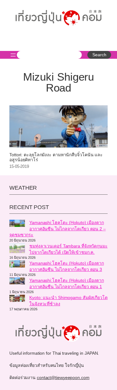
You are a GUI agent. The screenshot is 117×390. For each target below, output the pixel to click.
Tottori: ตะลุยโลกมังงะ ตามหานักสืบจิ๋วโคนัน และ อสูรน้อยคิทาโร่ (56, 157)
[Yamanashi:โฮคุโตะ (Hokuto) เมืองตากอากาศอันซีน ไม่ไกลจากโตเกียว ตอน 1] (17, 282)
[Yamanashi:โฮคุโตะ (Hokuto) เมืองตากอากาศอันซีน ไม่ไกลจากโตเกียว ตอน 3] (17, 264)
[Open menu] (13, 55)
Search (99, 54)
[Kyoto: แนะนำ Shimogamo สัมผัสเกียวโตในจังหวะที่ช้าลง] (17, 299)
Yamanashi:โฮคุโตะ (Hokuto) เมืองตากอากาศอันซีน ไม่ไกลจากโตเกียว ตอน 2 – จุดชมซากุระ (57, 228)
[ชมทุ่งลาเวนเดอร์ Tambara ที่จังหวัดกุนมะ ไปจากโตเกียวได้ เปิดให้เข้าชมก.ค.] (17, 249)
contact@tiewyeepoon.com (63, 377)
